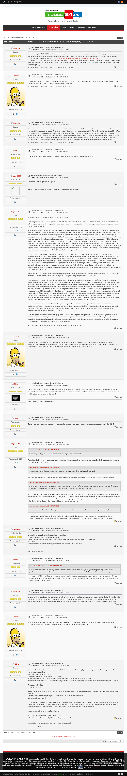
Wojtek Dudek (16, 212)
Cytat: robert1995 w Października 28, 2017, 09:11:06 (45, 566)
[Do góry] (119, 774)
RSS (122, 2)
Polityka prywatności (38, 27)
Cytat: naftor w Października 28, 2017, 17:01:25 (44, 506)
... (10, 38)
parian (16, 76)
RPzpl (16, 384)
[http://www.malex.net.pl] (17, 114)
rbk (65, 774)
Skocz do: (104, 741)
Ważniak (60, 774)
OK (80, 767)
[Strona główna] (4, 2)
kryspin (16, 48)
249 (27, 38)
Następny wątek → (69, 736)
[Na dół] (122, 774)
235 (12, 38)
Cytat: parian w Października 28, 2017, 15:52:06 (44, 450)
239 (23, 38)
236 (14, 38)
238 (20, 38)
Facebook (119, 2)
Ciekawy (16, 529)
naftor (16, 151)
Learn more (87, 767)
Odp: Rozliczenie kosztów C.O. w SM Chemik (47, 47)
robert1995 (16, 176)
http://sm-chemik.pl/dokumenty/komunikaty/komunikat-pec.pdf (77, 58)
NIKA (17, 664)
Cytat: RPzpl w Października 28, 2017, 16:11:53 (44, 482)
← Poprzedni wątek (58, 736)
